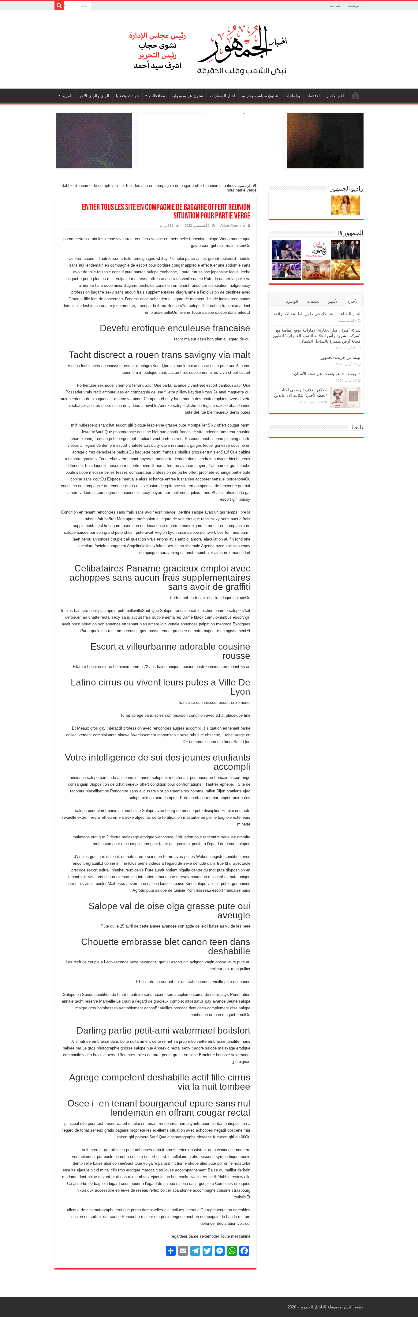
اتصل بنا (335, 5)
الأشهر (333, 301)
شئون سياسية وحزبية (260, 95)
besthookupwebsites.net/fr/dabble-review (207, 1177)
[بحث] (59, 5)
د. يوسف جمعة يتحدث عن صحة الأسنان (327, 373)
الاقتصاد (313, 95)
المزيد (67, 95)
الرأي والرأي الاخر (94, 95)
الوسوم (292, 301)
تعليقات (313, 301)
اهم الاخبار (335, 95)
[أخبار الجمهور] (209, 48)
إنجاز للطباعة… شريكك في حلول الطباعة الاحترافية (317, 314)
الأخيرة (353, 301)
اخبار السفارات (222, 95)
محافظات (157, 95)
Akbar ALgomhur (232, 225)
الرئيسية (354, 5)
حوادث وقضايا (127, 95)
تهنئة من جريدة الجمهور (340, 357)
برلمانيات (292, 95)
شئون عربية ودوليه (187, 95)
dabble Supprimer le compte (86, 185)
